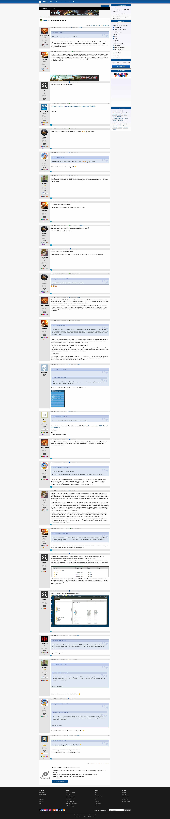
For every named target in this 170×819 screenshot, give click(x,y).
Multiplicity (41, 801)
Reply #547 (53, 635)
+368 (44, 42)
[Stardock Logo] (43, 1)
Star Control (68, 799)
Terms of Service (84, 816)
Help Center (124, 792)
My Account (124, 794)
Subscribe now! (121, 66)
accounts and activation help (118, 118)
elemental (122, 125)
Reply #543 (53, 490)
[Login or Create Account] (125, 1)
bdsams (44, 183)
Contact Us (97, 805)
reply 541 (66, 533)
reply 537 (66, 325)
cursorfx (114, 124)
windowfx (124, 124)
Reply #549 (53, 698)
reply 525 (61, 32)
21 (98, 25)
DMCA (89, 816)
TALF (44, 90)
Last (108, 25)
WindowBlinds (55, 16)
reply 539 (64, 416)
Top (108, 27)
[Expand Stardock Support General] (113, 29)
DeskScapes (41, 799)
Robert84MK (44, 643)
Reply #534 (53, 225)
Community (64, 1)
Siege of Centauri (69, 805)
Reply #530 (53, 128)
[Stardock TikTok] (121, 76)
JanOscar (44, 744)
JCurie (44, 160)
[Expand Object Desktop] (113, 27)
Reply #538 (53, 320)
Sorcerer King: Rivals (70, 806)
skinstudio (126, 122)
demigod (119, 124)
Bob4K (44, 562)
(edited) (81, 27)
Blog (74, 1)
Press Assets (97, 801)
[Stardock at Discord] (119, 76)
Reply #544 (53, 528)
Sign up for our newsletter (101, 810)
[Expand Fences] (113, 36)
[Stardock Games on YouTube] (120, 74)
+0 (44, 98)
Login (54, 8)
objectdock (115, 114)
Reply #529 (53, 103)
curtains (120, 127)
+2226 (44, 120)
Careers (96, 797)
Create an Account (125, 796)
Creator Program (98, 803)
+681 (44, 66)
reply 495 (63, 369)
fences (114, 111)
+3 (44, 568)
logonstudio (115, 127)
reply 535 (65, 279)
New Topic (105, 6)
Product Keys (124, 797)
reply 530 (62, 157)
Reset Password (125, 799)
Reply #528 (53, 82)
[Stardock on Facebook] (117, 74)
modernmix (126, 127)
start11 (120, 122)
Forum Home (44, 8)
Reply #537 (53, 297)
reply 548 (64, 740)
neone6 (44, 137)
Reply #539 (53, 364)
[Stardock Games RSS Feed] (126, 76)
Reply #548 (53, 659)
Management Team (98, 796)
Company (97, 790)
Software (52, 1)
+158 (44, 190)
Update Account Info (126, 801)
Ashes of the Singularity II (71, 792)
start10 (126, 118)
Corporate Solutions (43, 794)
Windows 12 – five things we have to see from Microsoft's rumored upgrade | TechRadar (73, 106)
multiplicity (120, 114)
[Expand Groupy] (113, 38)
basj (44, 419)
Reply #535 (53, 249)
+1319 (44, 750)
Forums (96, 806)
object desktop (115, 125)
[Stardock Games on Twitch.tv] (122, 74)
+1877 (44, 426)
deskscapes (119, 116)
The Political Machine (70, 801)
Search (49, 8)
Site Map (93, 816)
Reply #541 (53, 439)
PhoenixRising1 (44, 36)
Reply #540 (53, 411)
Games (57, 1)
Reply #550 (53, 735)
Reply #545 (53, 554)
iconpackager (115, 122)
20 (96, 25)
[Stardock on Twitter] (115, 74)
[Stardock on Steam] (127, 74)
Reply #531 (53, 152)
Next (106, 25)
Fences (40, 797)
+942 (44, 143)
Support (79, 1)
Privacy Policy (77, 816)
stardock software (125, 112)
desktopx (114, 120)
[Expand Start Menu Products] (113, 49)
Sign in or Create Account (59, 781)
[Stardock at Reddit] (116, 76)
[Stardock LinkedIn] (123, 76)
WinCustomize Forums (78, 51)
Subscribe (127, 810)
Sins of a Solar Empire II (70, 797)
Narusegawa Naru (44, 258)
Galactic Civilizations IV (70, 796)
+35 (44, 167)
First (92, 25)
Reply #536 (53, 273)
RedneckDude (44, 112)
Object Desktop (42, 792)
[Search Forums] (130, 1)
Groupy (40, 803)
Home (41, 16)
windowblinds (119, 111)
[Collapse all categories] (130, 23)
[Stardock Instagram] (125, 74)
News (70, 1)
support (114, 129)
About (96, 792)
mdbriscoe (44, 372)
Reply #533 (53, 202)
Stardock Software (47, 16)
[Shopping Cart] (128, 1)
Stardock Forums (76, 27)
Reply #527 (53, 51)
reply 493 (64, 377)
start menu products (116, 112)
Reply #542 (53, 462)
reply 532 (64, 640)
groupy (125, 114)
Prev (94, 25)
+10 (44, 650)
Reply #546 (53, 591)
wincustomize (120, 120)
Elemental (68, 794)
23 (101, 25)
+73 (44, 265)
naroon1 (44, 59)
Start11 (40, 796)
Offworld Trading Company (71, 803)
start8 (114, 116)
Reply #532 (53, 175)
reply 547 (65, 664)
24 (103, 25)
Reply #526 (53, 27)
